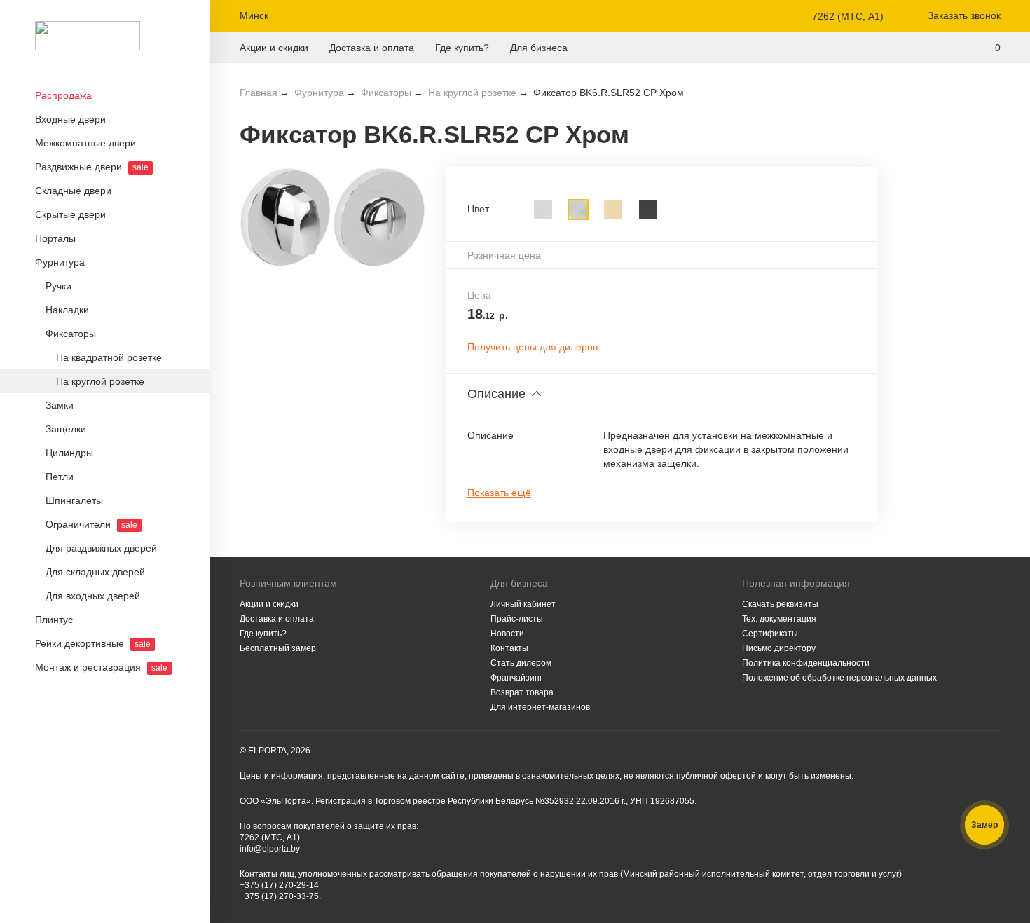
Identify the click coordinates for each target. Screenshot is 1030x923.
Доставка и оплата (371, 48)
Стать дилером (520, 663)
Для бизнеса (539, 48)
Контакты (509, 648)
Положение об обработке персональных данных (839, 678)
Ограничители (91, 524)
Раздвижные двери (92, 166)
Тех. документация (779, 619)
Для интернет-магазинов (540, 707)
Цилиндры (69, 452)
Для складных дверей (95, 571)
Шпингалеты (74, 500)
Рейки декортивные (93, 643)
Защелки (66, 429)
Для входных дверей (93, 595)
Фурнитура (60, 262)
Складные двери (73, 190)
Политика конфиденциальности (806, 663)
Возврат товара (522, 692)
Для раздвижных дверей (101, 548)
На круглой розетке (100, 381)
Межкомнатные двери (85, 143)
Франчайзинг (516, 678)
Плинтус (54, 619)
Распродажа (63, 95)
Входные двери (70, 119)
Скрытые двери (70, 214)
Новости (507, 633)
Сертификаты (770, 633)
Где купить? (462, 48)
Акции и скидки (274, 48)
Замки (60, 405)
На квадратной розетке (109, 357)
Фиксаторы (71, 333)
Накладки (67, 309)
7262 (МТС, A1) (848, 16)
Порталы (55, 238)
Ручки (58, 286)
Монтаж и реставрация (101, 667)
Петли (60, 476)
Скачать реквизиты (780, 604)
